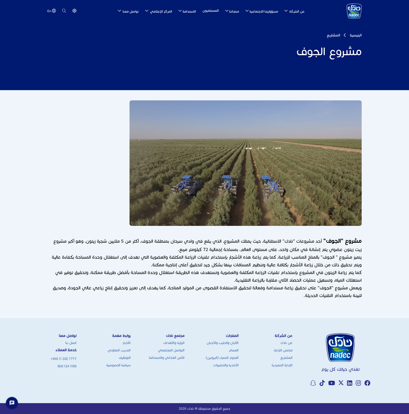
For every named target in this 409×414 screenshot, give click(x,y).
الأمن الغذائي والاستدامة (166, 358)
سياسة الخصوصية (118, 365)
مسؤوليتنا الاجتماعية (263, 11)
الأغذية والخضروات (226, 365)
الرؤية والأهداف (173, 343)
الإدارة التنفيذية (282, 365)
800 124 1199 (67, 366)
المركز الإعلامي (160, 11)
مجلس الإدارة (283, 350)
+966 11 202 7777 (63, 359)
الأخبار (126, 343)
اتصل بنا (70, 343)
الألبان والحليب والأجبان (223, 343)
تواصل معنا (130, 11)
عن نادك (286, 343)
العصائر (234, 350)
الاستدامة (189, 11)
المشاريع (333, 35)
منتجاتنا (234, 11)
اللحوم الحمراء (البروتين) (222, 358)
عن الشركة (296, 11)
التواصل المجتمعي (171, 350)
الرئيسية (356, 35)
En (49, 11)
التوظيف (125, 358)
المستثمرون (210, 11)
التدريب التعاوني (119, 350)
